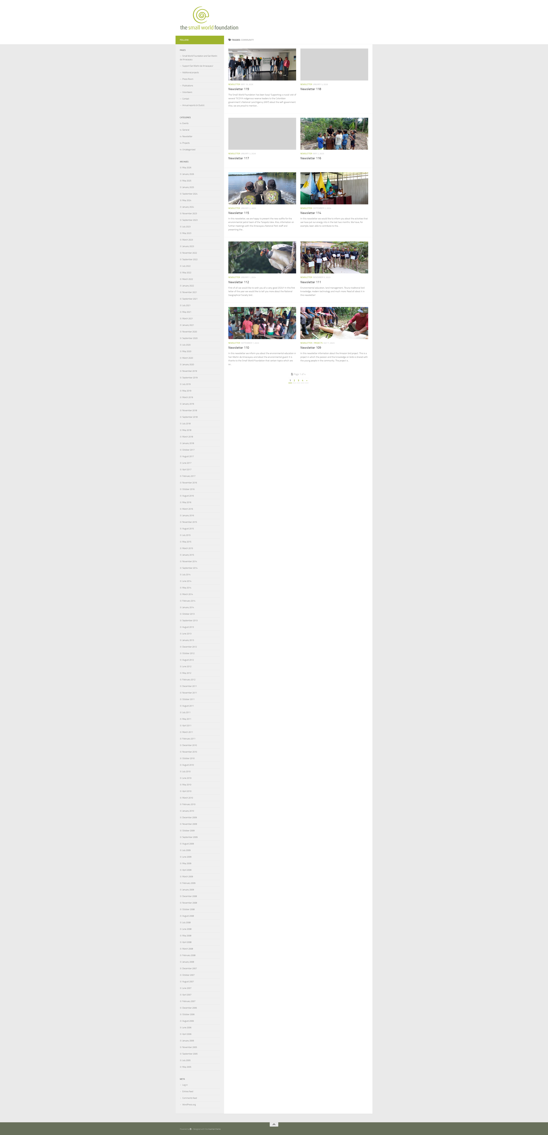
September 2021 (190, 299)
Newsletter (234, 84)
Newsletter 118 (310, 89)
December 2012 (189, 646)
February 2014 (188, 601)
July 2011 (186, 712)
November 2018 (189, 410)
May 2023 (186, 233)
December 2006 (189, 1008)
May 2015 (186, 541)
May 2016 (186, 502)
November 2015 (189, 522)
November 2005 (189, 1047)
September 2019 (190, 377)
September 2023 (190, 220)
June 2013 (186, 633)
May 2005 (186, 1067)
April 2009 (186, 870)
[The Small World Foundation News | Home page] (209, 18)
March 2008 (187, 948)
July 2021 (186, 305)
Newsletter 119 (238, 89)
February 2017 (188, 476)
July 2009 (186, 850)
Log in (185, 1085)
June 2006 (186, 1027)
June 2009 (186, 857)
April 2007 (186, 994)
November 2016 (189, 482)
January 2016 (188, 515)
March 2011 (187, 732)
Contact (185, 98)
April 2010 (186, 791)
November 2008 (189, 903)
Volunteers (187, 92)
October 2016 (188, 489)
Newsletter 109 (310, 348)
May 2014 (186, 587)
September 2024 (190, 194)
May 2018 (186, 430)
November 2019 (189, 371)
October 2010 (188, 758)
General (185, 130)
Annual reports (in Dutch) (193, 105)
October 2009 (188, 830)
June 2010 (186, 778)
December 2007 (189, 968)
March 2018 (187, 436)
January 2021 (188, 325)
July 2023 (186, 226)
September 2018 (190, 417)
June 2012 (186, 666)
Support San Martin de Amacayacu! (197, 66)
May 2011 (186, 719)
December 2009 (189, 817)
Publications (187, 85)
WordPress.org (189, 1104)
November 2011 (189, 692)
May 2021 (186, 312)
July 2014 (186, 574)
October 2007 (188, 975)
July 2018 (186, 423)
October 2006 (188, 1014)
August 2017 (188, 456)
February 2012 (188, 679)
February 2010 (188, 804)
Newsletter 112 (238, 282)
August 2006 (188, 1021)
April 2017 (186, 469)
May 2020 (186, 351)
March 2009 (187, 876)
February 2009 (188, 883)
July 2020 (186, 345)
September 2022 (190, 259)
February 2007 (188, 1001)
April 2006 (186, 1034)
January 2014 (188, 607)
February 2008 (188, 955)
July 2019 (186, 384)
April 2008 (186, 942)
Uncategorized (188, 149)
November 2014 (189, 561)
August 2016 (188, 496)
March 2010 (187, 797)
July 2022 (186, 266)
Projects (318, 343)
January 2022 (188, 285)
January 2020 (188, 364)
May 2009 (186, 863)
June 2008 (186, 929)
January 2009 (188, 889)
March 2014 (187, 594)
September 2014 (190, 568)
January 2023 (188, 246)
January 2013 (188, 640)
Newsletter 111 (310, 282)
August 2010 (188, 765)
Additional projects (190, 72)
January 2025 (188, 187)
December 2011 (189, 686)
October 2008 (188, 909)
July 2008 (186, 922)
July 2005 (186, 1060)
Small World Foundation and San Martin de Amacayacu (198, 58)
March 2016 (187, 509)
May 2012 (186, 673)
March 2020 (187, 358)
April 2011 (186, 725)
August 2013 (188, 627)
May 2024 (186, 200)
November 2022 (189, 253)
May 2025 (186, 180)
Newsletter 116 (310, 158)
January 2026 (188, 174)
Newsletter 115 (238, 213)
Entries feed (187, 1091)
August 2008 (188, 916)
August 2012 (188, 660)
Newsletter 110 (238, 348)
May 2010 (186, 784)
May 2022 (186, 272)
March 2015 (187, 548)
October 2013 (188, 614)
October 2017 (188, 450)
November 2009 (189, 824)
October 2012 (188, 653)
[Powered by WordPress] (191, 1129)
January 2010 (188, 811)
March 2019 (187, 397)
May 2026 (186, 167)
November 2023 (189, 213)
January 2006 (188, 1040)
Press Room (187, 79)
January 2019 (188, 404)
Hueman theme (214, 1129)
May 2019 (186, 390)
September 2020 (190, 338)
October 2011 (188, 699)
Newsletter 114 (310, 213)
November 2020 (189, 331)
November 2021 (189, 292)
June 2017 (186, 463)
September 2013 (190, 620)
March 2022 (187, 279)
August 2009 (188, 843)
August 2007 (188, 981)
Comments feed (189, 1098)
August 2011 (188, 706)
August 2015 (188, 528)
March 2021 (187, 318)
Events (185, 123)
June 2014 (186, 581)
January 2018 (188, 443)
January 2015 (188, 555)
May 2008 (186, 935)
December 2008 (189, 896)
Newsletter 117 (238, 158)
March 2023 (187, 239)
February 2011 (188, 738)
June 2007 (186, 988)
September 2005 (190, 1054)
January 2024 (188, 207)
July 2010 (186, 771)
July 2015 (186, 535)
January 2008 (188, 962)
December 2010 (189, 745)
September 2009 (190, 837)
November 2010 (189, 752)
